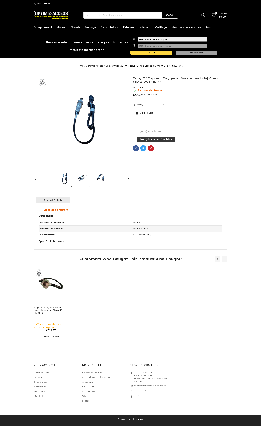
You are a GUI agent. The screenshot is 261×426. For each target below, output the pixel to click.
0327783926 (141, 390)
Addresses (40, 386)
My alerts (39, 396)
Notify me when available (156, 139)
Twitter (143, 148)
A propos (87, 382)
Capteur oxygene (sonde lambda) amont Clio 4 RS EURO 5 (48, 310)
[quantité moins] (150, 105)
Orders (38, 377)
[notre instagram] (137, 397)
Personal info (42, 372)
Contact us (88, 391)
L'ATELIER (88, 386)
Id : (135, 87)
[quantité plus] (163, 105)
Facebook (136, 148)
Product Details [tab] (53, 200)
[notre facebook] (131, 397)
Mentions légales (92, 372)
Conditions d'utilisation (96, 377)
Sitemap (87, 396)
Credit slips (40, 382)
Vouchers (39, 391)
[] (204, 15)
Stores (86, 400)
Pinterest (151, 148)
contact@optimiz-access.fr (150, 385)
